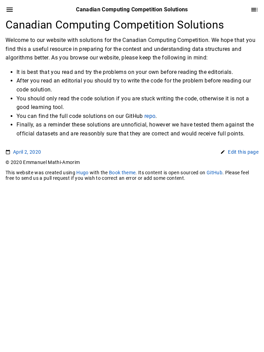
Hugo (82, 172)
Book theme (122, 172)
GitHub (214, 172)
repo (149, 116)
